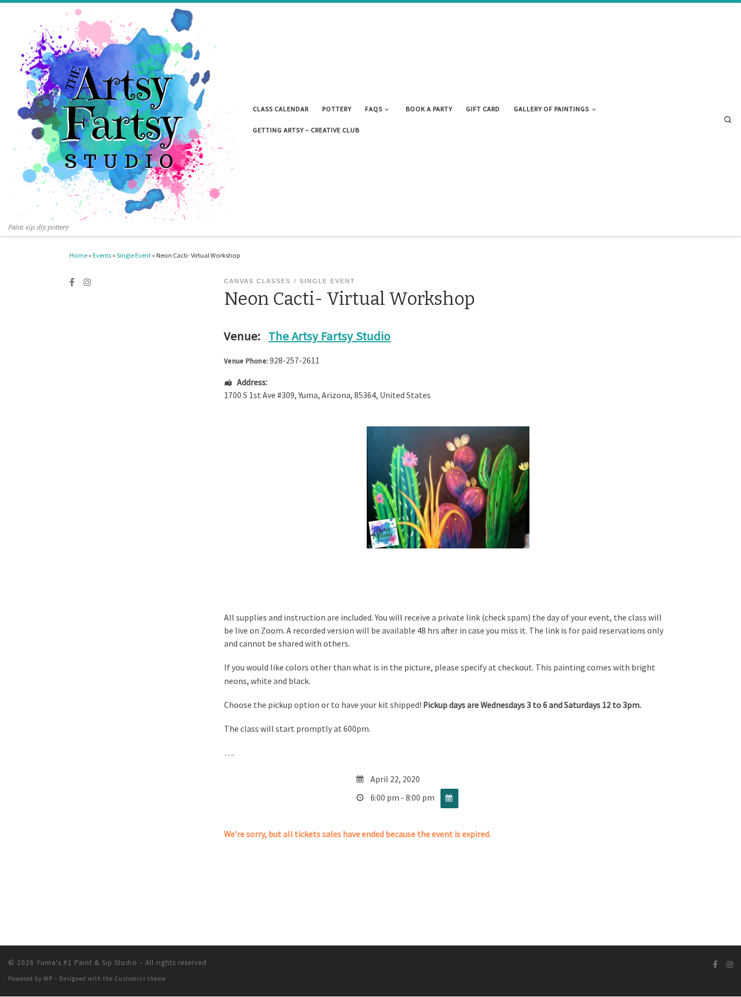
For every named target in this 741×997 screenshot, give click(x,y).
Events (102, 255)
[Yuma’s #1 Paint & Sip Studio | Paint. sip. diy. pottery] (122, 113)
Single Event (134, 255)
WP (48, 978)
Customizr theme (140, 978)
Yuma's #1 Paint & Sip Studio (86, 962)
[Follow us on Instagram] (87, 282)
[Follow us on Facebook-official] (72, 282)
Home (78, 255)
